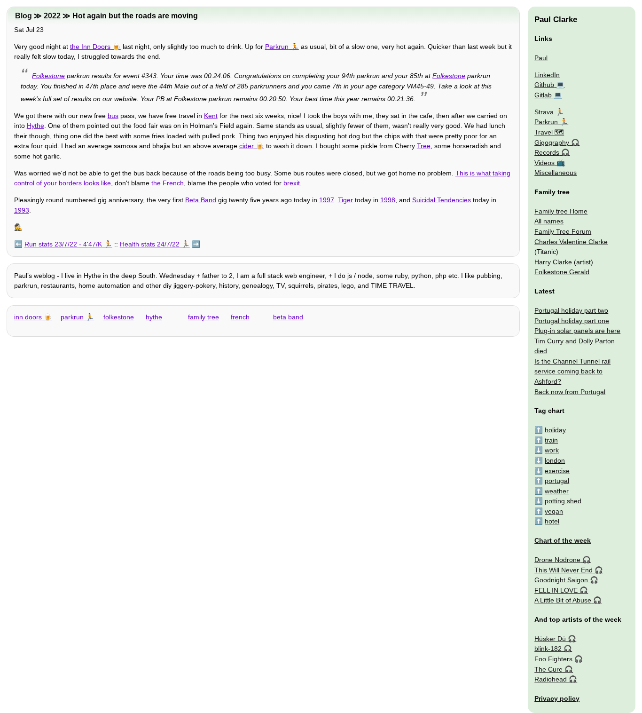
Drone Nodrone (557, 559)
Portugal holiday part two (571, 310)
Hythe (35, 125)
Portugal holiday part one (571, 321)
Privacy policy (556, 698)
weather (557, 491)
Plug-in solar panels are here (577, 330)
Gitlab (543, 95)
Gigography (551, 142)
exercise (557, 471)
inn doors (28, 317)
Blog (23, 16)
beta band (288, 317)
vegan (554, 511)
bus (113, 115)
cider (246, 146)
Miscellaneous (555, 172)
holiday (555, 430)
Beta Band (200, 200)
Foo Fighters (553, 659)
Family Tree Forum (562, 231)
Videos (544, 162)
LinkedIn (547, 75)
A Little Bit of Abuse (562, 600)
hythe (154, 317)
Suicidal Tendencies (441, 200)
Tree (424, 146)
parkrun (72, 317)
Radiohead (550, 679)
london (555, 460)
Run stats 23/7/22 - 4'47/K (63, 244)
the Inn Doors (90, 46)
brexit (291, 183)
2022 (52, 16)
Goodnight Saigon (561, 580)
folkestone (118, 317)
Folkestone (48, 75)
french (240, 317)
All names (549, 221)
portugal (557, 480)
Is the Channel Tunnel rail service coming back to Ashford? (572, 371)
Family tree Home (560, 211)
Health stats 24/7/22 (150, 244)
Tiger (345, 200)
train (551, 440)
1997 (326, 200)
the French (167, 183)
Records (546, 152)
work (552, 450)
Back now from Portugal (569, 392)
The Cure (548, 669)
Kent (211, 115)
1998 (387, 200)
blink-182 (548, 648)
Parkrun (277, 46)
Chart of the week (562, 540)
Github (544, 84)
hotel (552, 521)
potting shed (563, 501)
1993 (21, 210)
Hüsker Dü (550, 638)
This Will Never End (563, 570)
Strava (544, 112)
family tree (203, 317)
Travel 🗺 (549, 132)
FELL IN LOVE (556, 590)
